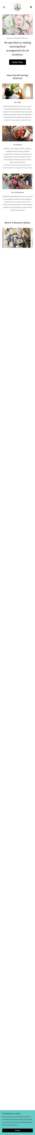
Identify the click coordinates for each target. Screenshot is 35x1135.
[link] (17, 7)
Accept (17, 1130)
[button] (4, 7)
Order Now (17, 62)
